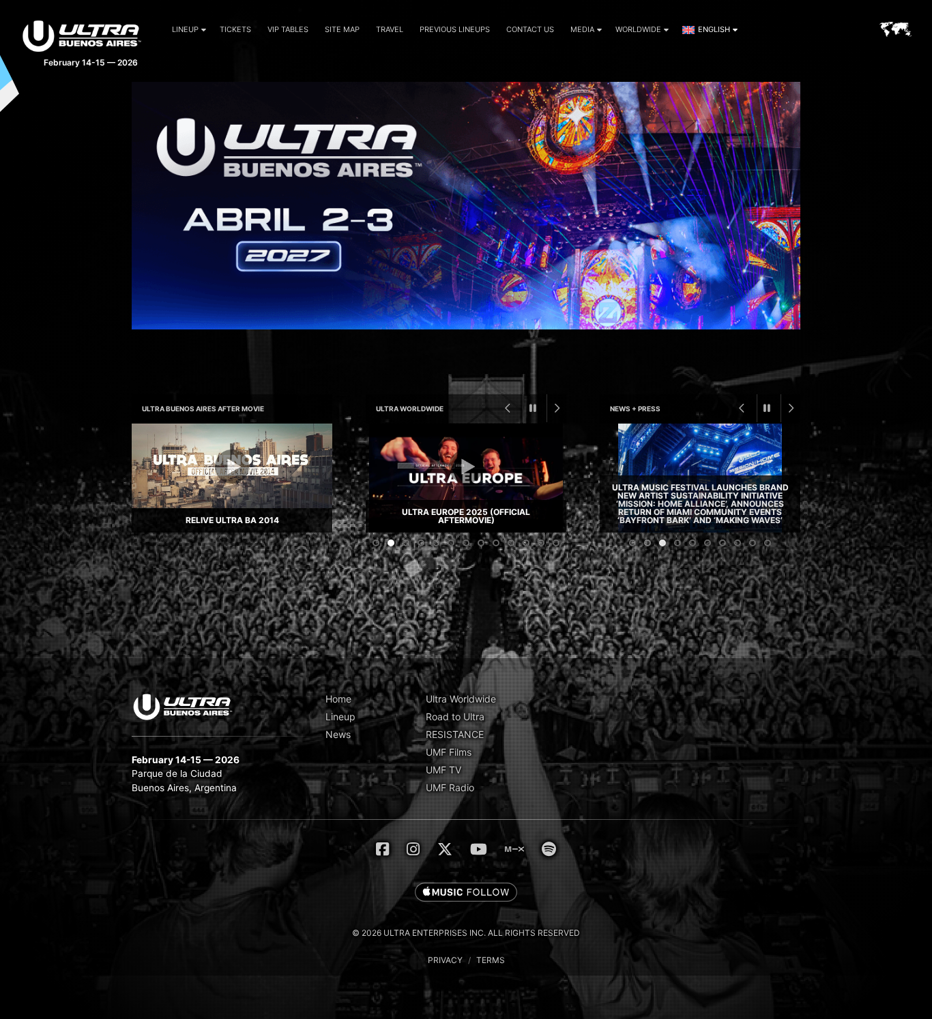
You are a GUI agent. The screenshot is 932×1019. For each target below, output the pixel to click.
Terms (490, 960)
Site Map (342, 29)
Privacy (445, 960)
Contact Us (530, 29)
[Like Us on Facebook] (382, 849)
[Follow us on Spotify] (549, 849)
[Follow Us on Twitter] (445, 849)
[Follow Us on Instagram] (413, 849)
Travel (389, 29)
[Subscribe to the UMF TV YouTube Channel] (478, 849)
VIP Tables (287, 29)
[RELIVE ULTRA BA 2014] (232, 478)
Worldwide (638, 29)
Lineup (185, 29)
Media (582, 29)
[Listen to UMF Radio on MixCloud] (514, 849)
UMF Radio (450, 787)
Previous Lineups (455, 29)
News (338, 734)
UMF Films (448, 752)
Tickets (235, 29)
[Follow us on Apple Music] (466, 892)
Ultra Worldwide (409, 408)
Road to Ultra (455, 716)
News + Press (635, 408)
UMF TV (443, 770)
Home (338, 699)
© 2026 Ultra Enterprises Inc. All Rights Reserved (466, 933)
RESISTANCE (455, 734)
